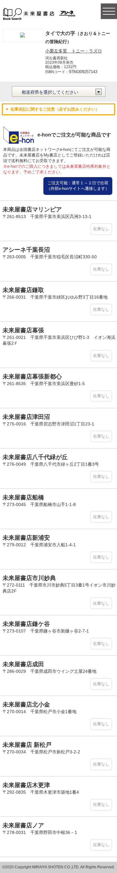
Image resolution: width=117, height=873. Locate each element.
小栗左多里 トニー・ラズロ (73, 50)
